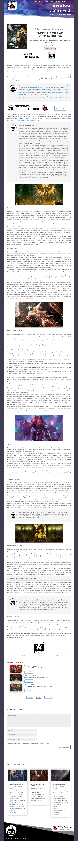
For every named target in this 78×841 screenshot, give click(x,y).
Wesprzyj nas (60, 108)
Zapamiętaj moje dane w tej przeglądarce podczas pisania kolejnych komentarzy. (29, 743)
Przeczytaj (29, 671)
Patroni (51, 1)
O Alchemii (57, 1)
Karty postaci (45, 1)
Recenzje (36, 1)
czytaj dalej (12, 812)
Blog (31, 1)
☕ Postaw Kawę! (50, 48)
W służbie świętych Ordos (37, 784)
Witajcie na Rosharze (16, 784)
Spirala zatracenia (59, 784)
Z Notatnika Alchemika (49, 29)
